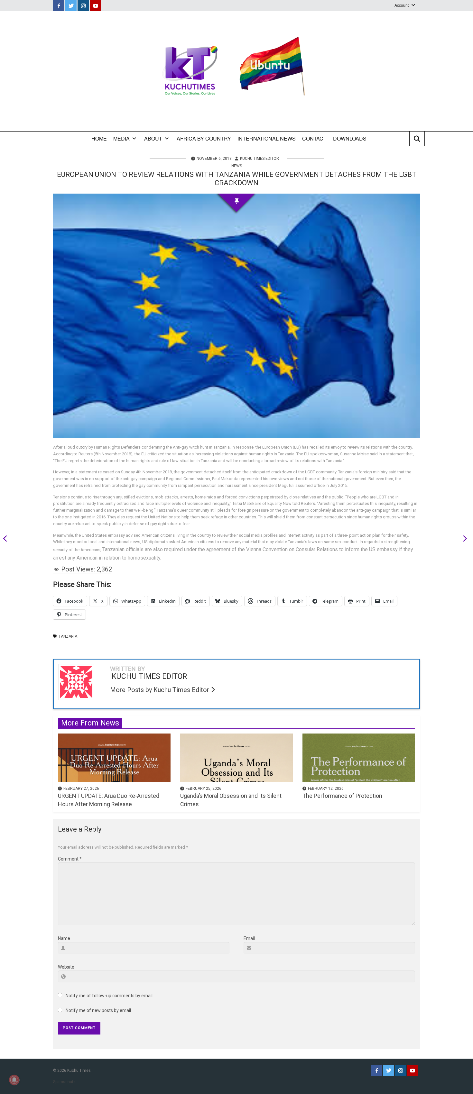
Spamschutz (64, 1082)
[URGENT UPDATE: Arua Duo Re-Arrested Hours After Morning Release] (114, 757)
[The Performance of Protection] (358, 757)
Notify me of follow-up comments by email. (109, 995)
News (236, 166)
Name (64, 938)
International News (266, 138)
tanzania (68, 636)
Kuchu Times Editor (259, 158)
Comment (70, 859)
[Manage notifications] (14, 1080)
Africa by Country (204, 138)
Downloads (349, 138)
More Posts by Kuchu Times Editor (160, 690)
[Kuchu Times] (236, 71)
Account (401, 5)
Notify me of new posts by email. (99, 1010)
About (153, 138)
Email (249, 938)
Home (99, 138)
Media (121, 138)
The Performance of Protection (342, 795)
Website (66, 967)
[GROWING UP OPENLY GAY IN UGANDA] (463, 539)
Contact (314, 138)
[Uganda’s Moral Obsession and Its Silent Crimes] (236, 757)
